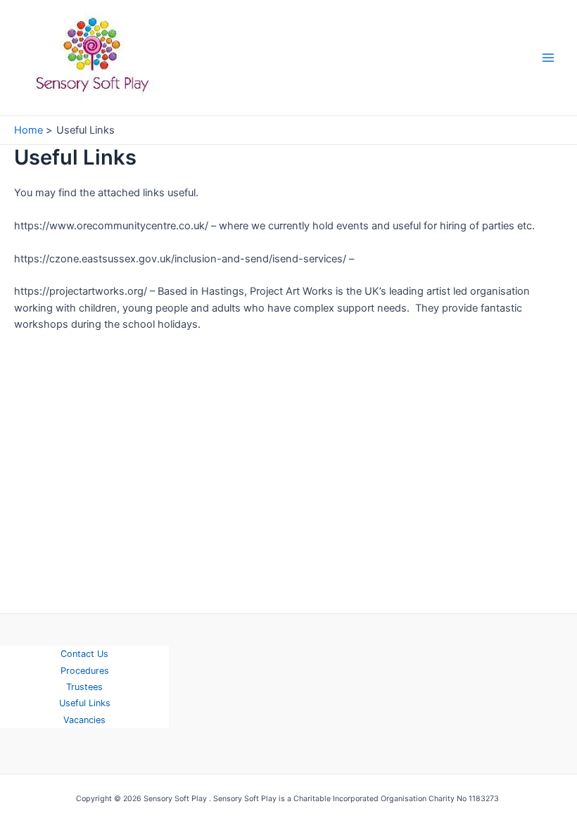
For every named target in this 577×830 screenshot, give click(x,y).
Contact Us (84, 654)
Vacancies (84, 720)
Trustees (84, 687)
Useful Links (84, 703)
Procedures (85, 670)
